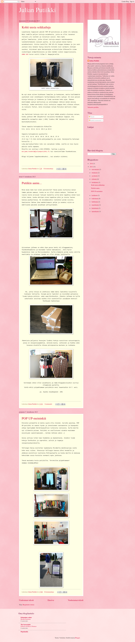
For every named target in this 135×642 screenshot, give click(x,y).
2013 (91, 167)
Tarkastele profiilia (93, 107)
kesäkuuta (95, 195)
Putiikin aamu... (32, 183)
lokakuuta (95, 173)
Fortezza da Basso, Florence (28, 626)
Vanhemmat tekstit (75, 600)
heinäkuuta (95, 182)
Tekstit (92, 117)
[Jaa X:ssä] (61, 169)
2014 (91, 164)
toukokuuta (95, 198)
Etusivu (51, 600)
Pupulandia (24, 632)
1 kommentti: (48, 404)
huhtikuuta (95, 202)
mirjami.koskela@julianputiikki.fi (36, 151)
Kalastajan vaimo (26, 617)
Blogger (77, 638)
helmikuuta (95, 208)
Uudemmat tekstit (26, 600)
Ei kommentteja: (49, 169)
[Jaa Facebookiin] (63, 169)
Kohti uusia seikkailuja (36, 27)
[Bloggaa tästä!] (59, 169)
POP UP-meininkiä (34, 418)
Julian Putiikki (37, 9)
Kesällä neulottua (26, 619)
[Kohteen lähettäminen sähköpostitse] (57, 169)
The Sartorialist (26, 625)
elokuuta (94, 179)
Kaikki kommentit (95, 120)
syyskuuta (95, 176)
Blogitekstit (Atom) (28, 605)
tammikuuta (95, 211)
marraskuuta (95, 169)
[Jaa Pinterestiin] (65, 169)
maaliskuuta (95, 205)
